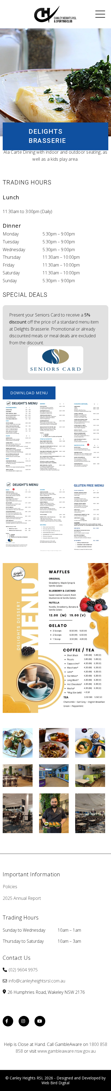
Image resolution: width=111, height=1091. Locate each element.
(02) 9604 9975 (23, 970)
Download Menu (29, 392)
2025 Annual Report (22, 898)
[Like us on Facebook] (8, 1021)
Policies (10, 887)
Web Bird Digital (55, 1082)
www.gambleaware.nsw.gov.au (66, 1051)
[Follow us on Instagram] (24, 1021)
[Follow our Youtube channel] (40, 1021)
